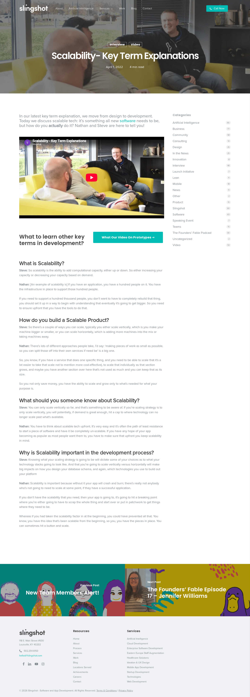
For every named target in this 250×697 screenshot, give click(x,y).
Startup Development (138, 672)
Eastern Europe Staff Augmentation (145, 653)
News (176, 190)
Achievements (80, 672)
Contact (77, 681)
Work (75, 657)
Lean (176, 178)
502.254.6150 (30, 650)
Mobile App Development (140, 667)
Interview (117, 44)
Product (178, 202)
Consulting (180, 141)
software (128, 120)
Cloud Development (137, 643)
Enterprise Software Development (145, 648)
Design (177, 147)
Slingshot (179, 208)
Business (178, 129)
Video (135, 44)
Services (77, 653)
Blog (75, 662)
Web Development (136, 681)
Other (176, 196)
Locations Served (82, 667)
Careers (77, 676)
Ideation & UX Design (138, 662)
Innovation (179, 159)
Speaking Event (183, 220)
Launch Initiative (183, 171)
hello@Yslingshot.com (30, 655)
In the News (180, 153)
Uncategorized (182, 239)
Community (180, 135)
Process (77, 648)
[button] (128, 237)
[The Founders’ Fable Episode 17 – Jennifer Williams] (187, 590)
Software (178, 214)
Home (76, 638)
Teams (177, 227)
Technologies (134, 676)
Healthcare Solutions (138, 657)
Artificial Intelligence (186, 123)
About (76, 643)
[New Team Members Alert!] (62, 590)
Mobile (177, 184)
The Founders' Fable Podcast (192, 233)
